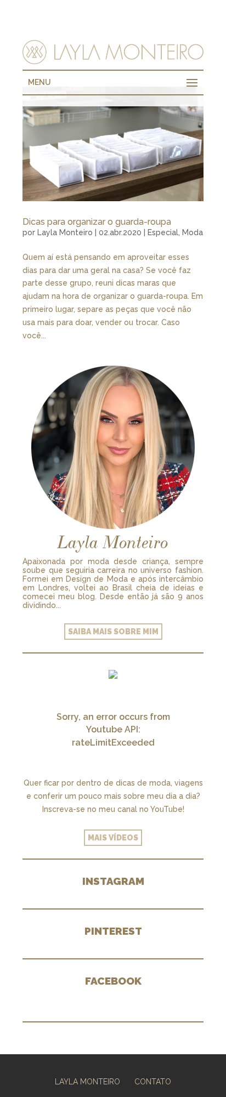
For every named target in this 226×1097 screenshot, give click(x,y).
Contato (152, 1081)
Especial (163, 232)
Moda (192, 232)
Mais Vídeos (113, 837)
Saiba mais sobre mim (113, 631)
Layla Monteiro (65, 232)
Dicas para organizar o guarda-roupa (96, 222)
